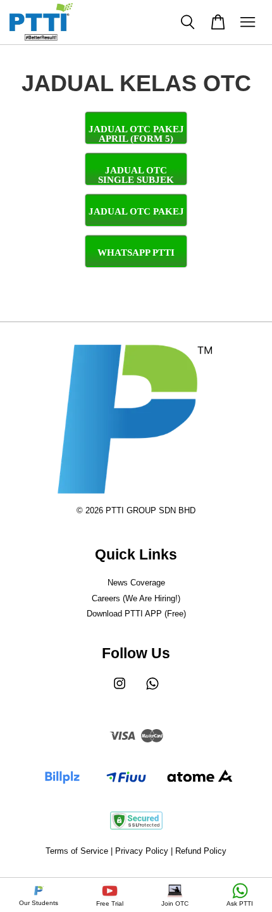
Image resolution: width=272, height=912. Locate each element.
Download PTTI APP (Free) (136, 613)
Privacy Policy (141, 851)
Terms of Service (77, 851)
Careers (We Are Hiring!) (136, 598)
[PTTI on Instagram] (119, 689)
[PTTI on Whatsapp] (152, 689)
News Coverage (136, 582)
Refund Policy (200, 851)
